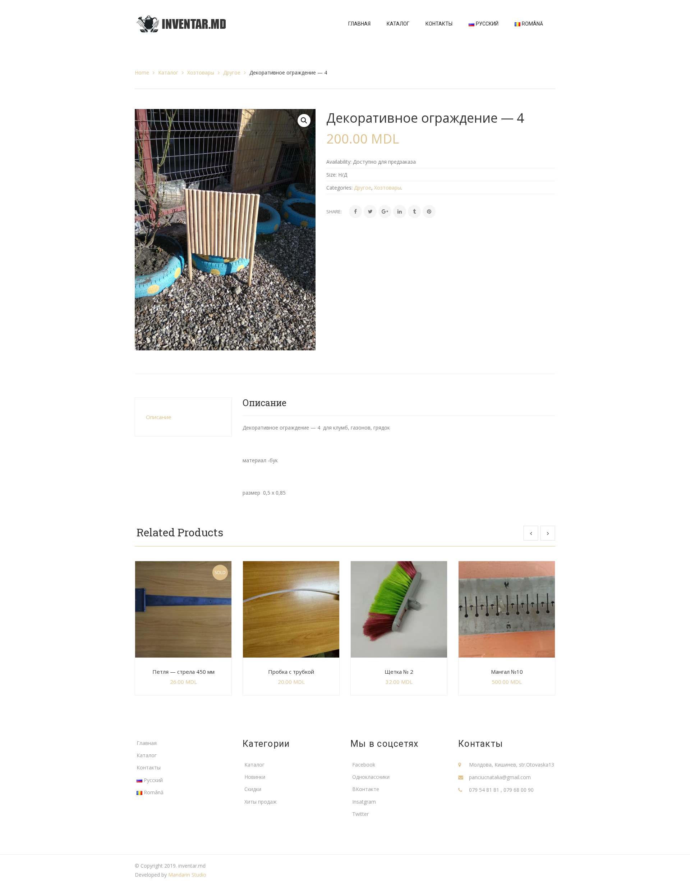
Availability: (338, 161)
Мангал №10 (507, 671)
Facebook (363, 764)
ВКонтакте (365, 789)
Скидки (252, 789)
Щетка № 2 (399, 671)
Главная (147, 743)
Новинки (254, 776)
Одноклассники (371, 776)
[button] (304, 120)
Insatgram (364, 801)
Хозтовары (200, 72)
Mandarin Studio (187, 874)
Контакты (149, 767)
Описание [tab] (158, 417)
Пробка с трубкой (291, 671)
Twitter (360, 813)
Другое (231, 72)
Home (142, 72)
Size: (331, 174)
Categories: (339, 187)
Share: (334, 211)
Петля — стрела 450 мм (183, 671)
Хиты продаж (260, 801)
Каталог (168, 72)
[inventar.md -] (181, 23)
